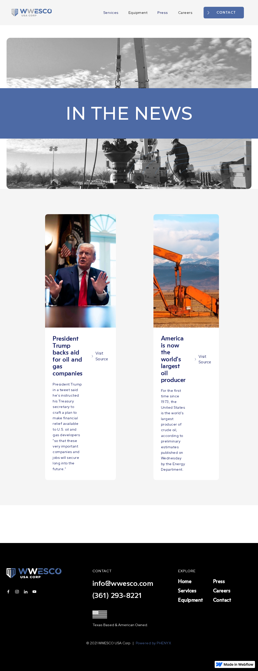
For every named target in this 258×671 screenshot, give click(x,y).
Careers (185, 12)
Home (184, 581)
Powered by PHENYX (154, 643)
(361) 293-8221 (117, 595)
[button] (250, 12)
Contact (222, 600)
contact (226, 12)
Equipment (138, 12)
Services (110, 12)
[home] (32, 12)
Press (162, 12)
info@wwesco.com (122, 583)
